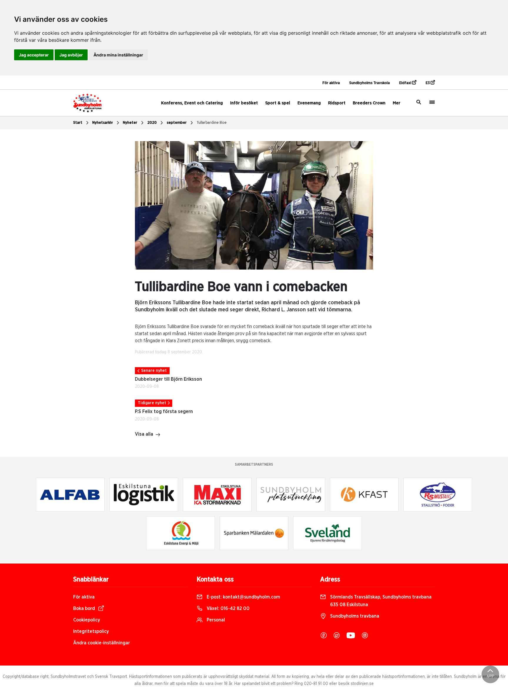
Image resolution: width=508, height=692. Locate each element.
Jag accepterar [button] (34, 54)
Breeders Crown (369, 103)
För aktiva (331, 83)
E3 (428, 83)
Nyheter (130, 123)
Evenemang (309, 103)
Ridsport (336, 103)
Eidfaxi (405, 83)
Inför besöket (244, 103)
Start (77, 123)
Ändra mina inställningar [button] (118, 54)
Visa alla (144, 434)
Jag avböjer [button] (71, 54)
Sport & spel (277, 103)
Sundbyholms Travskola (369, 83)
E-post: (242, 597)
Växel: (227, 608)
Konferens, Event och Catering (192, 103)
